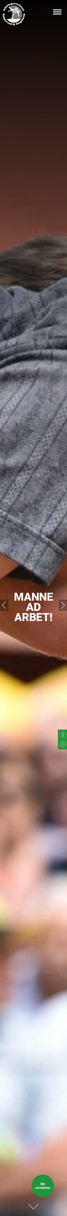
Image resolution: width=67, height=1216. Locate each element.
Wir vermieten (42, 1186)
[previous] (6, 605)
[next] (60, 605)
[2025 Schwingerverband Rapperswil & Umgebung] (14, 14)
